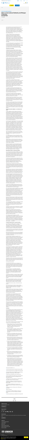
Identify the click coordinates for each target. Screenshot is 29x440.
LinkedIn (10, 411)
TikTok (8, 411)
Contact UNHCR (3, 422)
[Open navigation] (1, 2)
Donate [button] (25, 3)
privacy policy (2, 438)
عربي (27, 0)
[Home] (5, 3)
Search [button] (24, 3)
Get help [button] (17, 5)
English (18, 0)
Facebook (3, 411)
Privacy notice (2, 434)
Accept (26, 437)
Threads (12, 411)
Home (2, 7)
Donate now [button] (3, 406)
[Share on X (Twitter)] (13, 400)
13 (6, 393)
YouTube (7, 411)
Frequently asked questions (5, 421)
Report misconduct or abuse (5, 425)
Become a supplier (3, 427)
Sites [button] (27, 3)
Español (24, 0)
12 (6, 390)
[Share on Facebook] (15, 400)
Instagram (5, 411)
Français (21, 0)
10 (9, 167)
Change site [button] (8, 0)
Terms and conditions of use (4, 435)
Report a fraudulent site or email (5, 426)
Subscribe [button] (3, 417)
